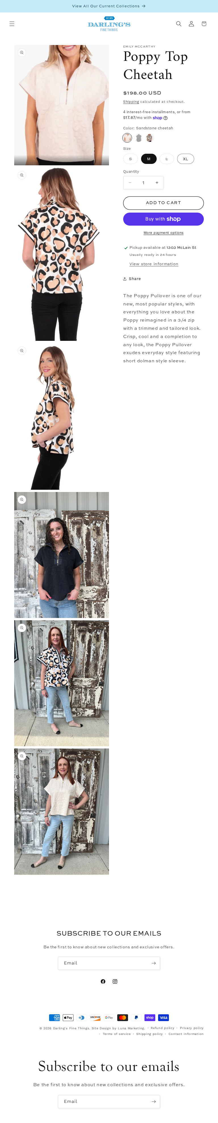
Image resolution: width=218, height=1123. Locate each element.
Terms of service (117, 1034)
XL (185, 159)
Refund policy (162, 1028)
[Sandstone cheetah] (127, 138)
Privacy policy (192, 1028)
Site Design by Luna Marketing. (118, 1028)
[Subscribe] (153, 963)
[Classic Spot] (150, 138)
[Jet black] (138, 138)
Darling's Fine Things (71, 1028)
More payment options (164, 233)
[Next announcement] (207, 6)
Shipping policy (149, 1034)
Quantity (131, 171)
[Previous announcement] (11, 6)
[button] (12, 24)
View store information (153, 264)
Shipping (131, 102)
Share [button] (135, 278)
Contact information (186, 1034)
